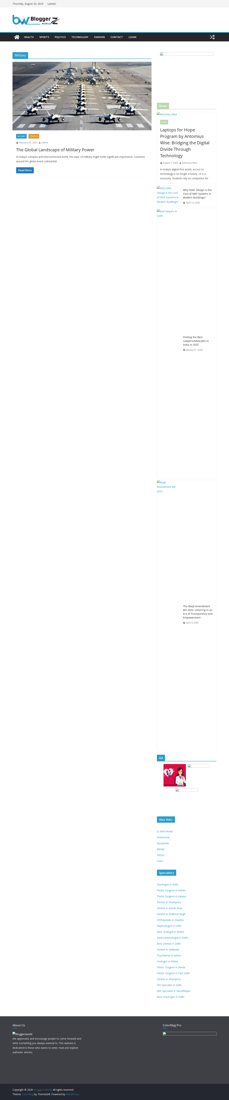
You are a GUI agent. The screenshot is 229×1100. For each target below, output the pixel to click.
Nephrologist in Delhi (169, 926)
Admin (45, 142)
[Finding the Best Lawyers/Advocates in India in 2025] (168, 343)
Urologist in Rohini (167, 961)
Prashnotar (163, 837)
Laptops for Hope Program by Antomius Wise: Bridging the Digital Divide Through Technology (184, 142)
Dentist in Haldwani (168, 949)
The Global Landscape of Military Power (55, 150)
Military (21, 136)
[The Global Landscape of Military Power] (82, 96)
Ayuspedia (163, 843)
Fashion (99, 37)
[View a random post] (212, 37)
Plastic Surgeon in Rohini (171, 890)
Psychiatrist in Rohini (169, 955)
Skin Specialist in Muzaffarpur (174, 991)
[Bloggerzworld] (22, 1034)
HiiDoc (161, 855)
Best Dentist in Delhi (169, 943)
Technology (79, 37)
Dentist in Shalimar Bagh (171, 914)
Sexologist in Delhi (167, 884)
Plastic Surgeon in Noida (171, 967)
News (164, 122)
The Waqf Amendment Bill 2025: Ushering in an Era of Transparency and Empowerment (198, 611)
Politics (60, 37)
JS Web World (164, 831)
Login (132, 37)
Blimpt (160, 849)
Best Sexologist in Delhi (170, 997)
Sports (44, 37)
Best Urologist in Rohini (170, 931)
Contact (117, 37)
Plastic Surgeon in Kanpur (171, 896)
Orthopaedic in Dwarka (170, 920)
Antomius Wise (189, 162)
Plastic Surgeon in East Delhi (173, 973)
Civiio (160, 861)
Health (29, 37)
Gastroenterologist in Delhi (172, 937)
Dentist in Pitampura (169, 902)
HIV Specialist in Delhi (169, 985)
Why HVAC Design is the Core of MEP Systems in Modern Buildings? (197, 193)
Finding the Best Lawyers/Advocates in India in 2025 (196, 340)
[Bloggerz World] (17, 37)
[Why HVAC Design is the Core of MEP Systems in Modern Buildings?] (168, 196)
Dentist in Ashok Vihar (169, 908)
